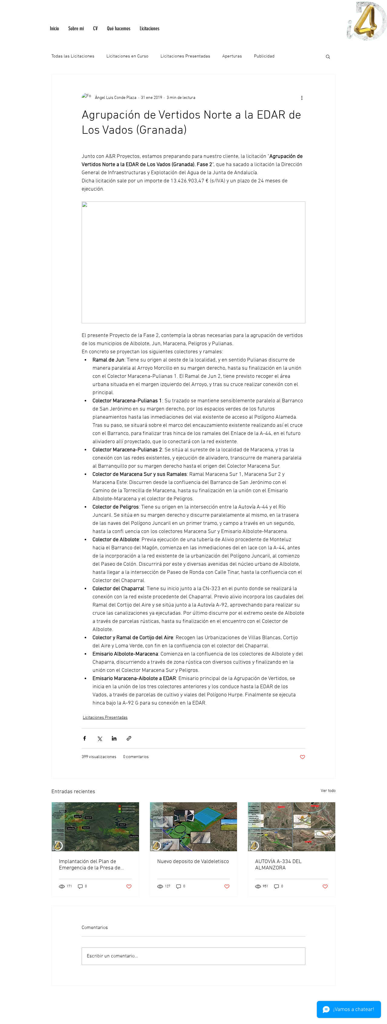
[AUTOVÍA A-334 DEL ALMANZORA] (291, 826)
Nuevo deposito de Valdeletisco (193, 862)
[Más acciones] (301, 97)
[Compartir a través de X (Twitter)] (99, 738)
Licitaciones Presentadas (185, 56)
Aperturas (232, 56)
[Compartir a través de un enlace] (129, 738)
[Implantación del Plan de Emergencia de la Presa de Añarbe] (95, 826)
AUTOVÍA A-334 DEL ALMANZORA (278, 865)
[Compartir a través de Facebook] (84, 738)
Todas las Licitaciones (72, 56)
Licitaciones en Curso (127, 56)
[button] (328, 56)
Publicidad (264, 56)
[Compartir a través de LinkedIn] (114, 738)
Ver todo (328, 790)
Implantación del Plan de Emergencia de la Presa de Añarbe (89, 865)
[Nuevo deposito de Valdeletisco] (193, 826)
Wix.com (254, 1008)
